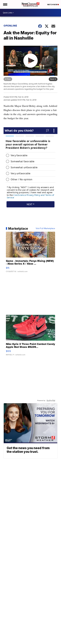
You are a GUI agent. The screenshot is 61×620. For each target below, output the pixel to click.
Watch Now (52, 4)
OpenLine (10, 25)
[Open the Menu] (5, 4)
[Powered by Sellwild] (50, 401)
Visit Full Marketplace (45, 228)
